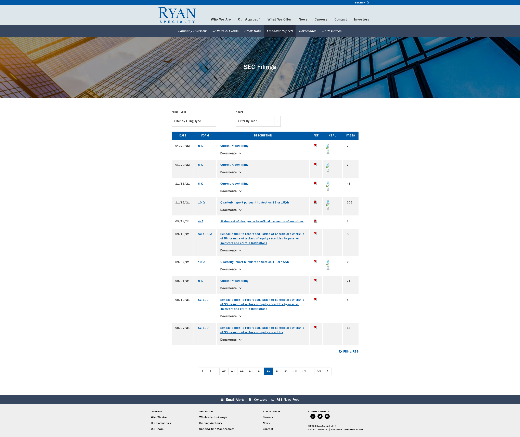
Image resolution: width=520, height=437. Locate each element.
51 (304, 371)
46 (260, 371)
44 (242, 371)
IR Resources (331, 31)
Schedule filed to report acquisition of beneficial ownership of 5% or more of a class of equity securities (262, 330)
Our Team (157, 429)
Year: (239, 111)
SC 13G (203, 299)
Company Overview (192, 31)
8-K (200, 145)
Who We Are (221, 19)
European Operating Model (347, 429)
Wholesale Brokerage (213, 417)
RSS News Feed (288, 399)
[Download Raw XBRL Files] (332, 152)
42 (224, 371)
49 (286, 371)
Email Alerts (235, 399)
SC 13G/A (205, 234)
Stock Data (252, 31)
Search (361, 2)
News (303, 19)
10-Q (201, 202)
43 (233, 371)
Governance (307, 31)
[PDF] (316, 145)
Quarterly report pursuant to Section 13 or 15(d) (254, 202)
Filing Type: (179, 111)
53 (319, 371)
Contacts (260, 399)
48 (278, 371)
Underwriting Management (216, 429)
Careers (321, 19)
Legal (311, 429)
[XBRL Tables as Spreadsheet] (332, 148)
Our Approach (249, 19)
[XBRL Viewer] (332, 145)
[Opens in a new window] (312, 416)
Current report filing (234, 145)
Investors (361, 19)
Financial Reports (280, 31)
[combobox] (194, 121)
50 (295, 371)
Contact (341, 19)
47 (269, 371)
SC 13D (203, 327)
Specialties (206, 411)
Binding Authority (210, 423)
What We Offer (279, 19)
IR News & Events (225, 31)
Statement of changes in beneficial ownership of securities (262, 221)
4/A (200, 221)
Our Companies (161, 423)
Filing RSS (348, 351)
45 (251, 371)
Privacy (322, 429)
